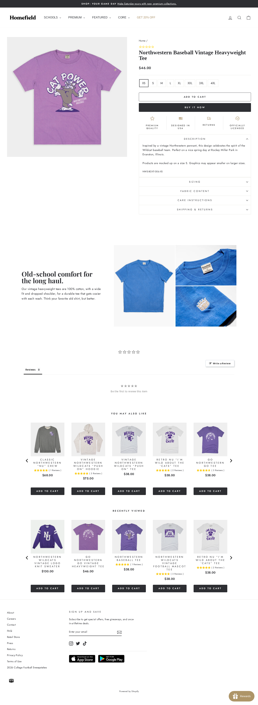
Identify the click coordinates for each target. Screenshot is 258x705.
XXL (190, 83)
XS (143, 83)
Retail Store (13, 637)
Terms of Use (14, 661)
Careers (11, 619)
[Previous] (27, 460)
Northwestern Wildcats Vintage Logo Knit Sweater (47, 561)
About (10, 612)
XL (179, 83)
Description (195, 139)
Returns (11, 649)
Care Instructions (195, 200)
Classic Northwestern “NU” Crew (47, 462)
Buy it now (195, 107)
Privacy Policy (15, 655)
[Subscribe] (119, 632)
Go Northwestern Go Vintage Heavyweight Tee (88, 561)
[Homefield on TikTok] (85, 643)
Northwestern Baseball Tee (129, 558)
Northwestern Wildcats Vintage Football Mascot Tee (169, 563)
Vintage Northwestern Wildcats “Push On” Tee (129, 464)
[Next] (230, 460)
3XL (201, 83)
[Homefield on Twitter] (78, 643)
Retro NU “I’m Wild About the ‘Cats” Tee (170, 462)
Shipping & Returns (195, 209)
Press (10, 643)
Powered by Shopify (129, 691)
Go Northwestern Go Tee (210, 462)
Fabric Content (194, 191)
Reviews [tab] (30, 369)
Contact (11, 624)
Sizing (195, 182)
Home (142, 40)
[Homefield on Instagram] (71, 643)
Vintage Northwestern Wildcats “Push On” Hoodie (88, 464)
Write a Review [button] (222, 363)
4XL (213, 83)
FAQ (9, 631)
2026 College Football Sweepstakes (27, 667)
